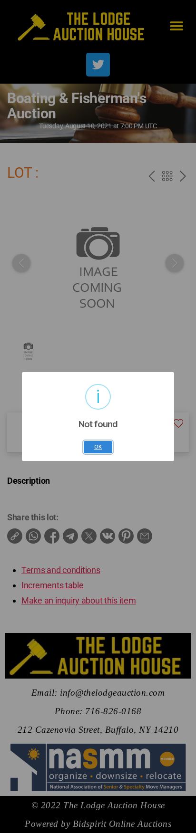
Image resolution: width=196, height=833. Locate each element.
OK (98, 447)
